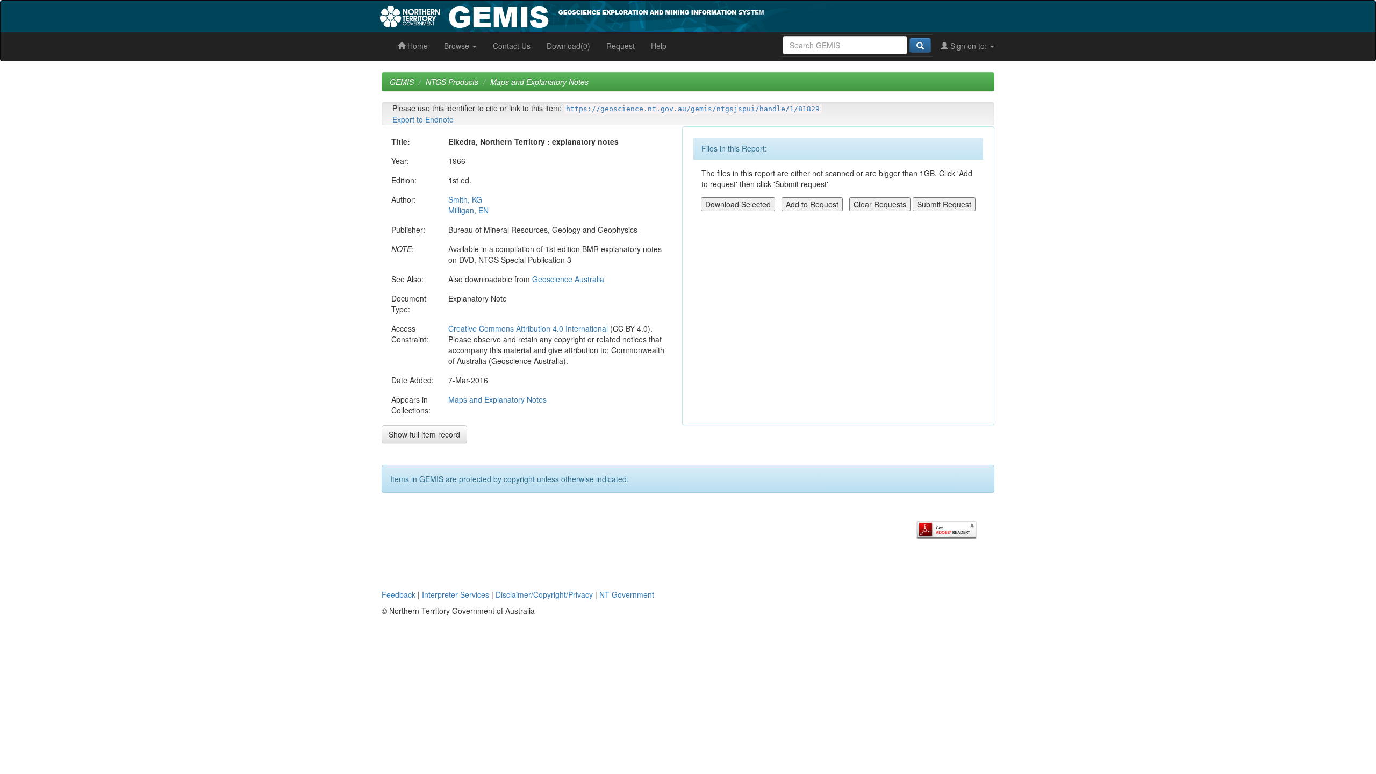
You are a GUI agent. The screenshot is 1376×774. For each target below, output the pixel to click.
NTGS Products (452, 81)
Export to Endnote (423, 119)
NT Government (626, 594)
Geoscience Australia (568, 279)
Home (416, 45)
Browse (457, 45)
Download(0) (568, 45)
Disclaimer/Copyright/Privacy (544, 594)
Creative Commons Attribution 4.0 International (528, 328)
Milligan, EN (468, 210)
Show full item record (424, 434)
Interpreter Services (455, 594)
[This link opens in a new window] (946, 529)
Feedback (398, 594)
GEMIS (402, 81)
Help (658, 45)
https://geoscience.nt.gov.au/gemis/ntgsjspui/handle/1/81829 (693, 109)
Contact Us (512, 45)
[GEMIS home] (653, 15)
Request (620, 45)
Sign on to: (968, 45)
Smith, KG (465, 199)
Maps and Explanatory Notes (539, 81)
